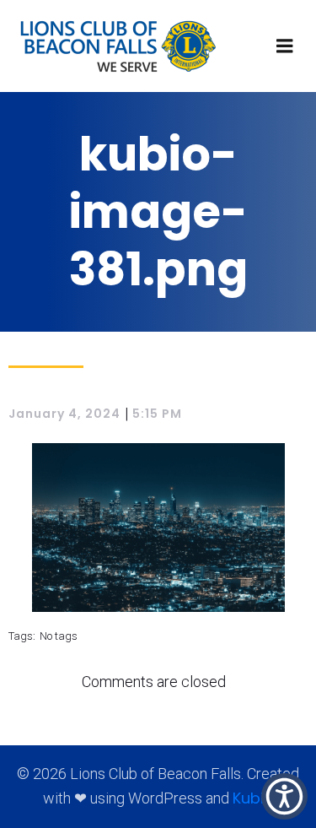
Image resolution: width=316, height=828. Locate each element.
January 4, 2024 (64, 413)
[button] (284, 796)
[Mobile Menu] (284, 46)
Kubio (253, 798)
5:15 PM (157, 413)
